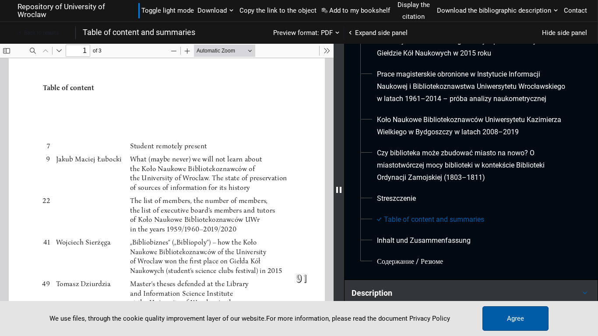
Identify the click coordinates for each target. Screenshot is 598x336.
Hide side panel (564, 33)
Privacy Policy (429, 318)
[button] (471, 293)
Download (212, 10)
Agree (515, 318)
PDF (327, 33)
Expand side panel (381, 33)
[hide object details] (339, 190)
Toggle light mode (167, 10)
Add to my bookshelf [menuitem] (359, 10)
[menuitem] (474, 87)
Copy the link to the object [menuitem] (278, 10)
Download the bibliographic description (494, 10)
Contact (575, 10)
